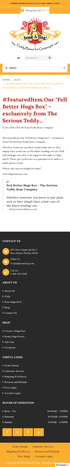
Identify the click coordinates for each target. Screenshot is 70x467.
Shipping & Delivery (15, 376)
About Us (10, 290)
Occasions (10, 347)
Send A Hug (33, 462)
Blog (17, 79)
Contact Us (11, 312)
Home (6, 79)
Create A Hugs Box (15, 331)
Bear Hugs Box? (13, 301)
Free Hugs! (11, 387)
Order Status (12, 365)
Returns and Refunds (16, 382)
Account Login (12, 393)
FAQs (7, 296)
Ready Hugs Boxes (14, 336)
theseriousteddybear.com (23, 209)
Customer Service (14, 371)
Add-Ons (9, 342)
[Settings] (7, 432)
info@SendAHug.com (23, 263)
